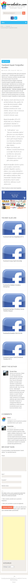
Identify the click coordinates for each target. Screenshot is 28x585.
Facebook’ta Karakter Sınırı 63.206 (12, 333)
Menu (3, 22)
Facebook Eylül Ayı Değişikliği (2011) (13, 237)
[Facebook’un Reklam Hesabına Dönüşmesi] (14, 276)
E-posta (4, 480)
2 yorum (20, 70)
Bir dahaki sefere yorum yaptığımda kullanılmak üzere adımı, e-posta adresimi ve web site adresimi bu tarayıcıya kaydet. (13, 494)
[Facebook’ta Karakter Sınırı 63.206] (14, 324)
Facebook (8, 26)
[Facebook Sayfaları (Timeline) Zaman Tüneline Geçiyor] (14, 300)
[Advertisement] (14, 43)
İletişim (14, 582)
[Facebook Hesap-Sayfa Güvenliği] (14, 252)
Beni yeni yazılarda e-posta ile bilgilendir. (13, 503)
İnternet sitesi (5, 485)
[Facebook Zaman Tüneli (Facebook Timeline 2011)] (14, 348)
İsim (3, 474)
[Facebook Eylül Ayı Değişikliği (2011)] (14, 228)
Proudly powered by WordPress (8, 578)
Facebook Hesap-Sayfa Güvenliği (12, 261)
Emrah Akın (5, 70)
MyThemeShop (13, 579)
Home (2, 26)
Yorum (3, 455)
